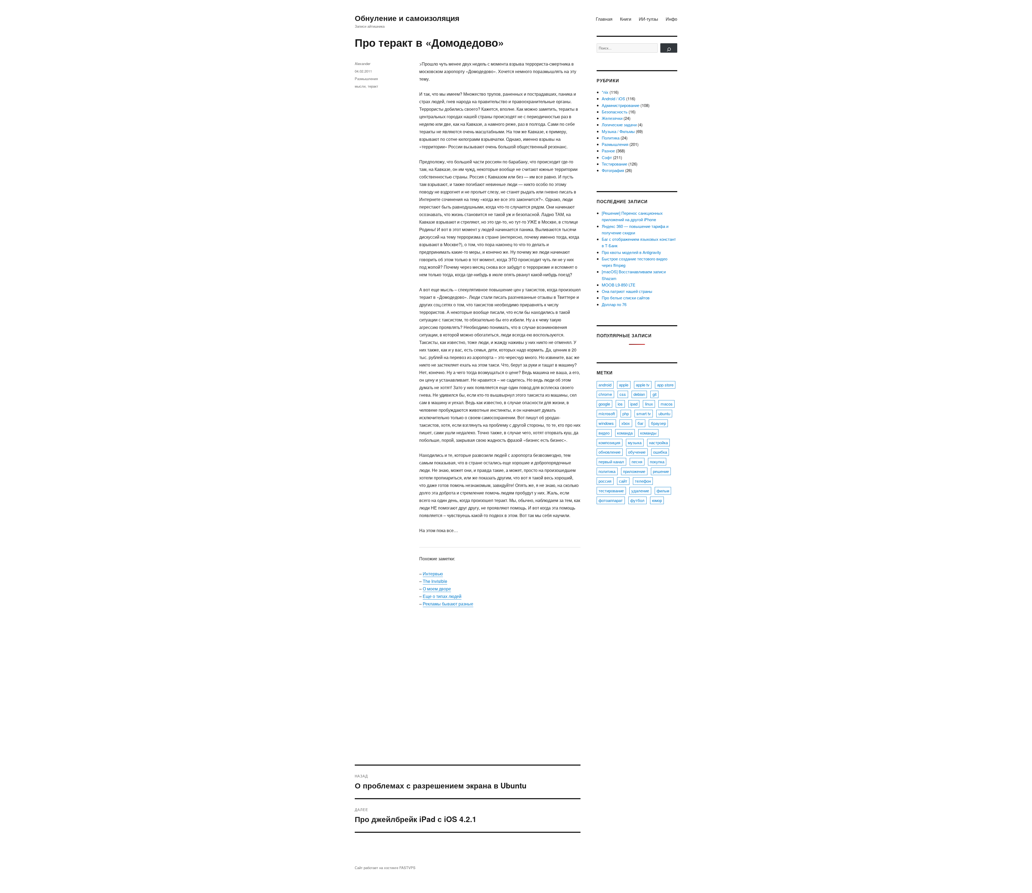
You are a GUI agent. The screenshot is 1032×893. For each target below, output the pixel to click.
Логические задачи (619, 124)
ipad (633, 404)
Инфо (671, 19)
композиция (609, 442)
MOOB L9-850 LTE (618, 285)
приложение (634, 471)
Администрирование (620, 105)
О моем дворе (437, 589)
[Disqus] (467, 690)
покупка (657, 461)
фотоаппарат (611, 500)
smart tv (643, 413)
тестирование (611, 490)
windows (606, 423)
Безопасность (615, 111)
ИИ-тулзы (648, 19)
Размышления (366, 78)
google (604, 404)
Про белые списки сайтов (626, 297)
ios (620, 404)
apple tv (643, 385)
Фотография (613, 170)
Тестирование (614, 164)
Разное (608, 150)
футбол (637, 500)
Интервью (433, 574)
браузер (658, 423)
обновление (610, 452)
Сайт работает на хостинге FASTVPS (385, 867)
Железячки (612, 118)
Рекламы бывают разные (448, 604)
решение (661, 471)
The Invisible (435, 581)
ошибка (660, 452)
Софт (607, 157)
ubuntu (664, 413)
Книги (625, 19)
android (605, 385)
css (622, 394)
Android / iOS (613, 98)
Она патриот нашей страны (627, 291)
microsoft (607, 413)
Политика (610, 138)
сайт (623, 481)
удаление (640, 490)
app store (665, 385)
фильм (663, 490)
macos (667, 404)
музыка (635, 442)
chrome (605, 394)
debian (639, 394)
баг (640, 423)
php (625, 413)
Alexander (362, 63)
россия (605, 481)
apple (623, 385)
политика (607, 471)
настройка (658, 442)
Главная (604, 19)
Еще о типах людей (442, 596)
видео (604, 433)
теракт (373, 86)
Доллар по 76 (614, 304)
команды (648, 433)
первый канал (611, 461)
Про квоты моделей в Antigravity (631, 252)
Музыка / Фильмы (618, 131)
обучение (637, 452)
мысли (360, 86)
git (655, 394)
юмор (657, 500)
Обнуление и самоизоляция (407, 17)
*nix (605, 92)
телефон (643, 481)
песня (637, 461)
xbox (625, 423)
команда (625, 433)
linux (649, 404)
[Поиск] (668, 48)
